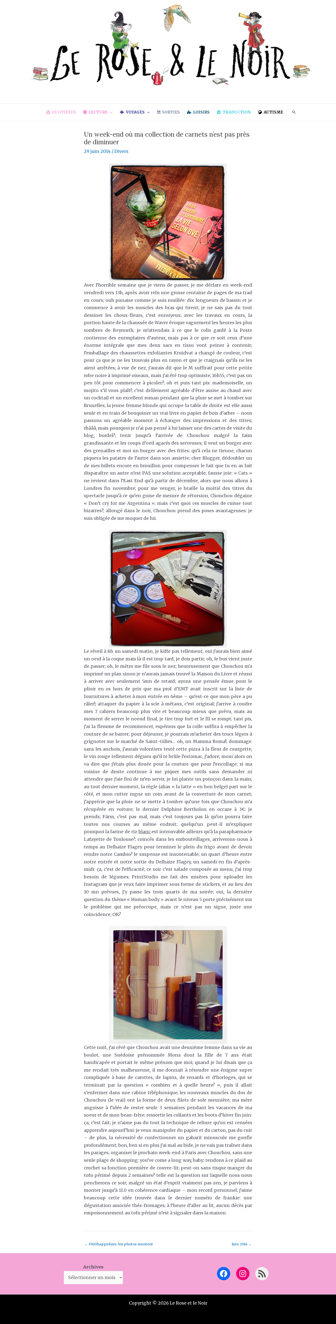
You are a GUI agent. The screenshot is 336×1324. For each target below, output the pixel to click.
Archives (93, 1267)
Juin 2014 (242, 1244)
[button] (110, 112)
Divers (121, 151)
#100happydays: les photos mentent (118, 1244)
